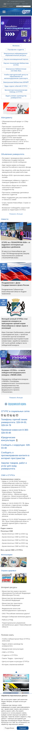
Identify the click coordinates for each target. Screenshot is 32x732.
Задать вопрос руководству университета (16, 96)
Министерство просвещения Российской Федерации (13, 599)
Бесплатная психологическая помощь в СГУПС (16, 91)
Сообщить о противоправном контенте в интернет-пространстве (15, 455)
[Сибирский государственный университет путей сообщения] (26, 12)
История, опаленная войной (13, 664)
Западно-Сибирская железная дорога (16, 617)
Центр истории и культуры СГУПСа (15, 661)
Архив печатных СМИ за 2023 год (15, 543)
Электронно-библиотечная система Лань (16, 70)
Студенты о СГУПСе (10, 655)
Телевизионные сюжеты (10, 479)
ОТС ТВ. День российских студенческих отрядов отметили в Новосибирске (15, 505)
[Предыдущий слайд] (25, 40)
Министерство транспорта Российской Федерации (12, 604)
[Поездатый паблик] (14, 415)
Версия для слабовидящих (13, 4)
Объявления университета (12, 154)
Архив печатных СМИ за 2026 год (15, 534)
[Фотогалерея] (14, 562)
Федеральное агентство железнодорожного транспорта (14, 609)
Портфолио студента (16, 49)
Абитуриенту (6, 118)
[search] (23, 6)
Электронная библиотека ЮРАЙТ (16, 82)
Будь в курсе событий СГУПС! (16, 86)
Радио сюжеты (7, 528)
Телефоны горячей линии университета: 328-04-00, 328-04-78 (14, 422)
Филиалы (16, 46)
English (11, 6)
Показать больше (16, 398)
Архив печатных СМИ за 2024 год (15, 540)
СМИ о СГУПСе (8, 475)
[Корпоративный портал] (16, 404)
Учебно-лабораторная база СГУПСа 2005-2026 (16, 640)
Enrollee (5, 6)
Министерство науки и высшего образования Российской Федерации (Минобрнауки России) (16, 593)
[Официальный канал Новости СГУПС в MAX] (2, 415)
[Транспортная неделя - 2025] (16, 682)
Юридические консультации (12, 649)
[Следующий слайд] (29, 40)
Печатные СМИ (7, 531)
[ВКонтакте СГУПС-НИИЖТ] (11, 415)
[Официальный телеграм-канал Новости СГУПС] (8, 415)
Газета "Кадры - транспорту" (13, 658)
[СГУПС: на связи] (17, 415)
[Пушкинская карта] (16, 691)
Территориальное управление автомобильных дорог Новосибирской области (16, 625)
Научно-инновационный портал (16, 59)
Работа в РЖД (7, 620)
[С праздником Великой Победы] (16, 108)
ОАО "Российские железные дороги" (16, 613)
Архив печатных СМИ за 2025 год (15, 537)
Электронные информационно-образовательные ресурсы (16, 54)
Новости (4, 219)
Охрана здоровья (8, 571)
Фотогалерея (6, 555)
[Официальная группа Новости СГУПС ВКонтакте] (5, 415)
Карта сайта (25, 4)
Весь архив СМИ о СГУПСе (12, 550)
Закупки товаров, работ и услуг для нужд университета (14, 466)
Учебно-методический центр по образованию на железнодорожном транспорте (16, 76)
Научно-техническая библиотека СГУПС (16, 64)
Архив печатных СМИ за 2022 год (15, 546)
